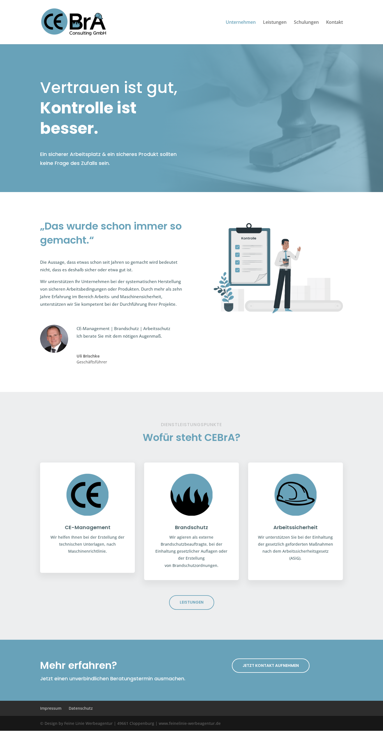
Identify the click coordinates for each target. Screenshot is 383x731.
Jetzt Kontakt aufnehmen (271, 665)
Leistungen (275, 22)
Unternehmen (241, 22)
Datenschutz (81, 708)
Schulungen (306, 22)
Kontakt (334, 22)
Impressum (50, 708)
